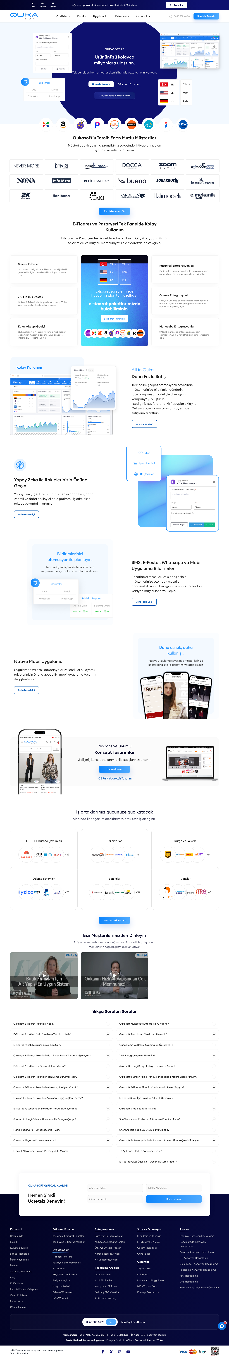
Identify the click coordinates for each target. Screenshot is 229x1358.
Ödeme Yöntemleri (62, 1292)
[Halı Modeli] (167, 195)
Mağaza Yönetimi (62, 1256)
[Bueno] (132, 180)
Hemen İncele (114, 769)
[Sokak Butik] (167, 180)
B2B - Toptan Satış (147, 1286)
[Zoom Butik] (167, 165)
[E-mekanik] (203, 195)
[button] (61, 1023)
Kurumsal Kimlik (19, 1247)
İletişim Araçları (61, 1280)
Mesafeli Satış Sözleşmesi (24, 1289)
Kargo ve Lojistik (61, 1286)
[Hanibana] (62, 195)
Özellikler (61, 16)
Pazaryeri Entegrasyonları (66, 1262)
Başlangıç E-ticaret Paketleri (68, 1235)
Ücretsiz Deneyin (206, 16)
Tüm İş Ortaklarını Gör (114, 920)
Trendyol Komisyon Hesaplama (197, 1235)
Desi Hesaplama (189, 1281)
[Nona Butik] (44, 975)
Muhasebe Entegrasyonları (110, 1241)
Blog (12, 1277)
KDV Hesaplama (189, 1275)
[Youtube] (128, 1351)
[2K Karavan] (26, 195)
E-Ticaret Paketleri (129, 84)
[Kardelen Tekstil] (132, 195)
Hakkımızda (16, 1235)
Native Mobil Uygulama (150, 1280)
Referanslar (122, 16)
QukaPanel (143, 1253)
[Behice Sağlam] (97, 180)
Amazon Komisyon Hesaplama (197, 1252)
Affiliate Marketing (105, 1298)
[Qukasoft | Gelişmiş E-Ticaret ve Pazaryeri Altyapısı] (24, 16)
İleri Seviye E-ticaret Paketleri (68, 1241)
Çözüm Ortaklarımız (21, 1271)
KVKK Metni (16, 1283)
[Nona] (26, 180)
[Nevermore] (26, 165)
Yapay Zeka (144, 1268)
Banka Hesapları (19, 1253)
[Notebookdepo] (203, 165)
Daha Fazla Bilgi (26, 514)
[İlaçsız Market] (203, 180)
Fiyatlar (81, 16)
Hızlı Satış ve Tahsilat (149, 1235)
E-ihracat (142, 1274)
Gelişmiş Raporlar (147, 1247)
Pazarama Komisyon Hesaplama (198, 1269)
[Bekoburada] (97, 165)
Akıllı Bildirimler (103, 1280)
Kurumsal (141, 16)
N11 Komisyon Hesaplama (194, 1257)
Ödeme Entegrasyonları (108, 1247)
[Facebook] (102, 1351)
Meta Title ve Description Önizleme (199, 1287)
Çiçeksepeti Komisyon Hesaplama (199, 1263)
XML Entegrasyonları (106, 1259)
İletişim (14, 1265)
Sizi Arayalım (177, 5)
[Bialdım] (62, 180)
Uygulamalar (100, 16)
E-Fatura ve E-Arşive (148, 1241)
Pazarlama (58, 1268)
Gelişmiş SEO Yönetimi (107, 1292)
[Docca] (132, 165)
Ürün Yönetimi (60, 1298)
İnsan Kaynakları (19, 1259)
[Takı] (97, 195)
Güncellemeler (18, 1307)
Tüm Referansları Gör (114, 211)
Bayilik (13, 1241)
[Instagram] (120, 1351)
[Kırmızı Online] (62, 165)
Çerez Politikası (18, 1295)
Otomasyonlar (103, 1274)
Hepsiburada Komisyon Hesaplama (193, 1244)
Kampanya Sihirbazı (106, 1286)
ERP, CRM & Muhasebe (65, 1274)
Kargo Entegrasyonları (107, 1253)
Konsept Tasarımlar (148, 1292)
